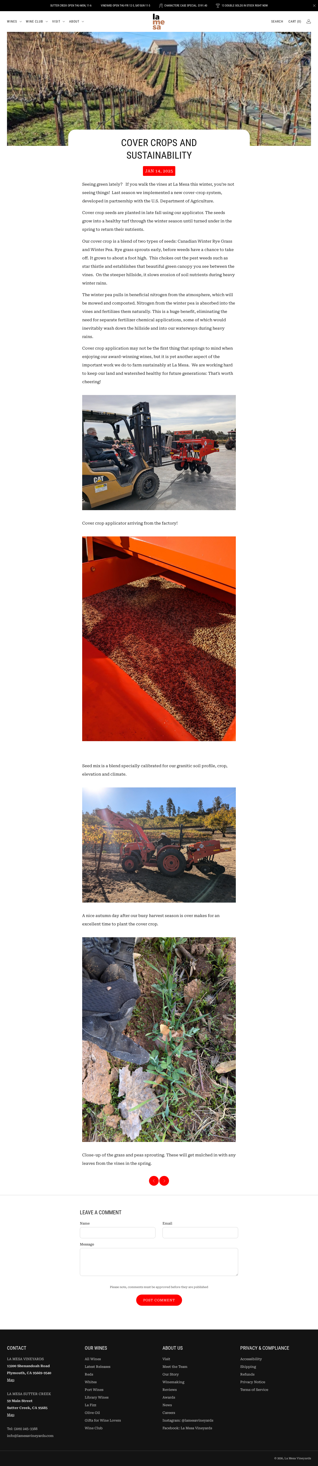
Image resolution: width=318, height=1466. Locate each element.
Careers (168, 1413)
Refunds (247, 1374)
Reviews (169, 1390)
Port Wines (94, 1390)
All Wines (93, 1359)
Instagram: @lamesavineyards (187, 1420)
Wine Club (34, 21)
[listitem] (71, 5)
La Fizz (90, 1405)
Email (167, 1223)
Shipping (248, 1367)
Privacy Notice (252, 1382)
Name (85, 1223)
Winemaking (173, 1382)
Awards (168, 1397)
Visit (56, 21)
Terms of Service (254, 1390)
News (167, 1405)
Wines (12, 21)
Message (87, 1244)
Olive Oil (92, 1413)
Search (277, 21)
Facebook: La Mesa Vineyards (187, 1428)
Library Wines (96, 1397)
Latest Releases (97, 1367)
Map (10, 1380)
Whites (91, 1382)
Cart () (294, 21)
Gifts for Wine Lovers (103, 1420)
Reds (89, 1374)
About (74, 21)
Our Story (170, 1374)
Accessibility (251, 1359)
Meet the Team (174, 1367)
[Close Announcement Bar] (314, 5)
